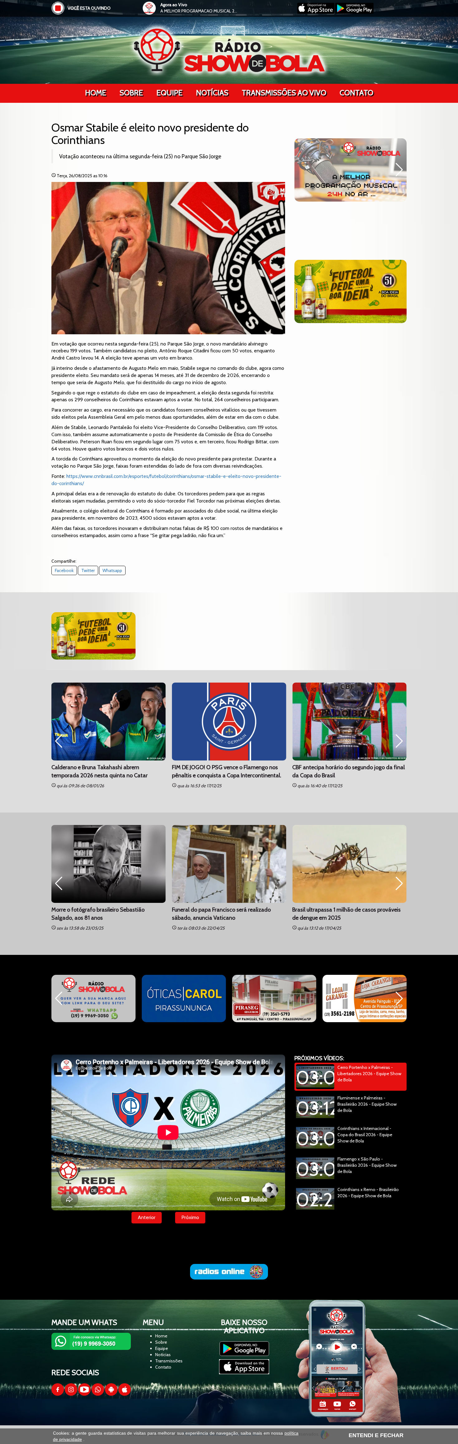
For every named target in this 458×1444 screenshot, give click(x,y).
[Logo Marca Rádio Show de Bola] (229, 50)
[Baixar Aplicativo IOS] (316, 12)
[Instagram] (71, 1394)
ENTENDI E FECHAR (376, 1435)
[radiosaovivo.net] (229, 1272)
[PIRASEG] (184, 998)
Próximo (190, 1217)
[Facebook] (57, 1394)
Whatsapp (112, 570)
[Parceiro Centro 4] (93, 998)
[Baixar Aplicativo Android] (354, 12)
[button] (302, 170)
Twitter (88, 570)
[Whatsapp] (98, 1394)
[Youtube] (84, 1394)
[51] (350, 291)
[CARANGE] (274, 998)
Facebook (64, 570)
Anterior (146, 1217)
